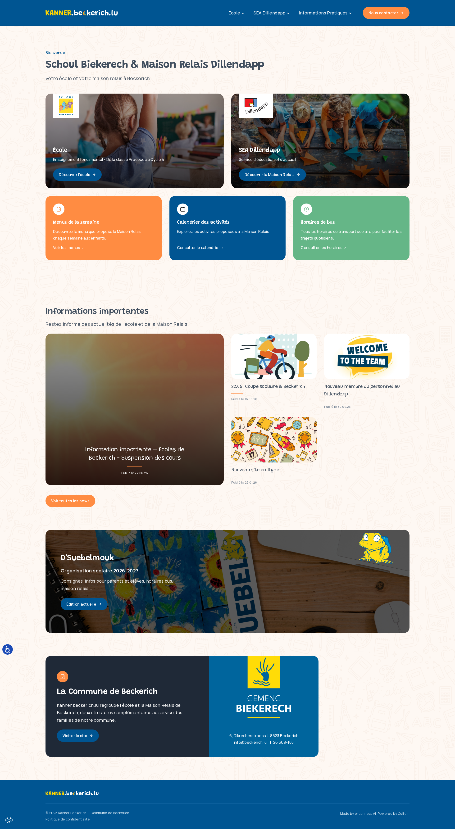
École (234, 13)
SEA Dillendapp (270, 13)
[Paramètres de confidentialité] (9, 820)
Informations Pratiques (323, 13)
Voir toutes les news (70, 500)
